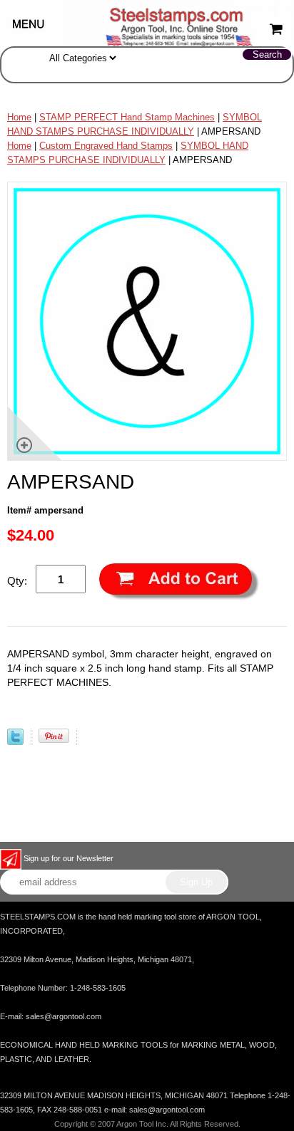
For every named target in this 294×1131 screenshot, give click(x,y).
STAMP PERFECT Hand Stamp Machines (127, 117)
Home (19, 117)
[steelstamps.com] (147, 22)
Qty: (17, 581)
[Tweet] (15, 741)
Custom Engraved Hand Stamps (106, 145)
